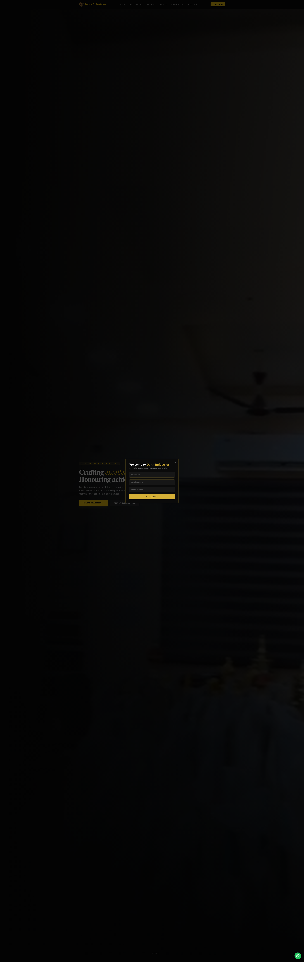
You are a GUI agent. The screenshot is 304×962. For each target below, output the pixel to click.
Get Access (152, 497)
